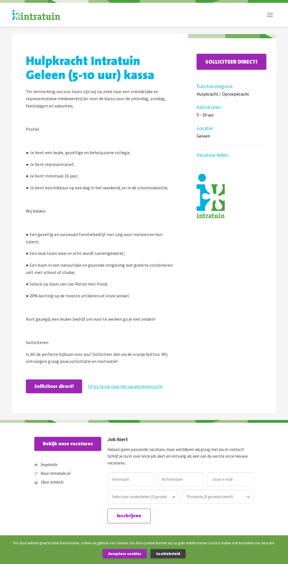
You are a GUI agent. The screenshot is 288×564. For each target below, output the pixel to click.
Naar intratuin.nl (55, 473)
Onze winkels (52, 482)
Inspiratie (49, 464)
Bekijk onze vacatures (68, 444)
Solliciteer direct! (54, 386)
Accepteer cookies (124, 554)
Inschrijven (129, 516)
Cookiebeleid (168, 554)
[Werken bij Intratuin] (36, 15)
